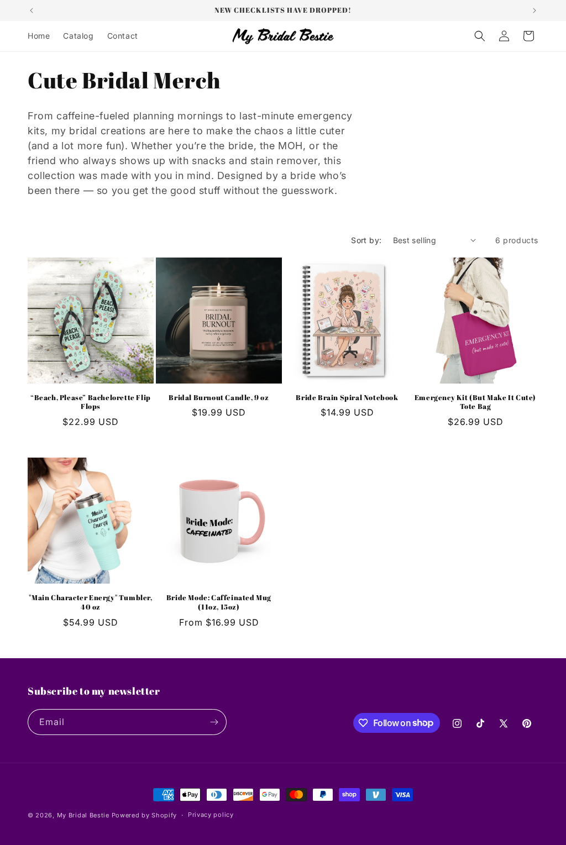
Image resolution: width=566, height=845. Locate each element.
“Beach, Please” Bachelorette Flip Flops (90, 402)
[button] (480, 36)
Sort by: (366, 240)
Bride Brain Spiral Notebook (347, 397)
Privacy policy (211, 814)
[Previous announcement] (31, 10)
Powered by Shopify (144, 815)
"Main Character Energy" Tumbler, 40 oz (90, 602)
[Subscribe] (214, 722)
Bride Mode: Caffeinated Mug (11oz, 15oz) (218, 602)
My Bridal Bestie (83, 815)
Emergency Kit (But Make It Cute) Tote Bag (475, 402)
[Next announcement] (534, 10)
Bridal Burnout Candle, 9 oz (219, 397)
